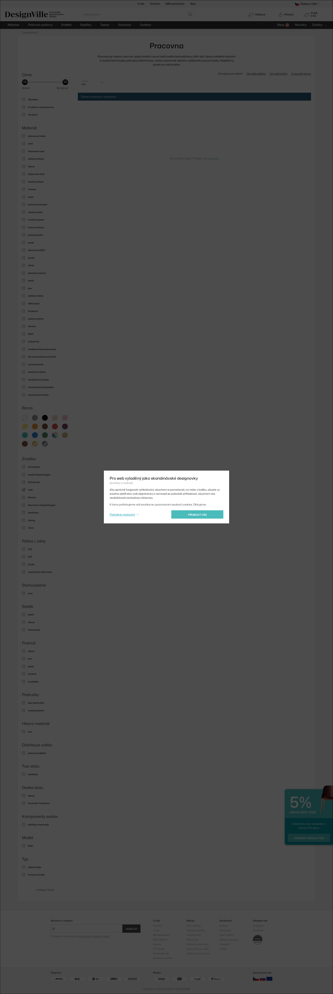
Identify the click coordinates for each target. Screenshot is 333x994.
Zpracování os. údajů (197, 948)
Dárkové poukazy (228, 939)
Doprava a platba (195, 930)
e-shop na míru (164, 988)
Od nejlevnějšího (256, 73)
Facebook (258, 930)
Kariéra (157, 944)
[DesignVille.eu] (269, 978)
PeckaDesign (183, 988)
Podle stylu (225, 930)
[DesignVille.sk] (263, 978)
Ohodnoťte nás (161, 953)
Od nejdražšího (279, 73)
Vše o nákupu (193, 925)
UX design (148, 988)
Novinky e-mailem (62, 920)
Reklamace (192, 939)
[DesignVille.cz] (256, 978)
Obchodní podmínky (197, 944)
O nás (140, 3)
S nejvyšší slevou (301, 73)
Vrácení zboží (193, 935)
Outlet (222, 948)
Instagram (258, 925)
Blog (193, 3)
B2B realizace (160, 939)
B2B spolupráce (175, 3)
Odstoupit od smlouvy (198, 953)
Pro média (158, 948)
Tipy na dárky (226, 935)
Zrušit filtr (102, 83)
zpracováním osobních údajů (93, 936)
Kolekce (223, 925)
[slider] (25, 82)
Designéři (224, 944)
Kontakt (155, 3)
